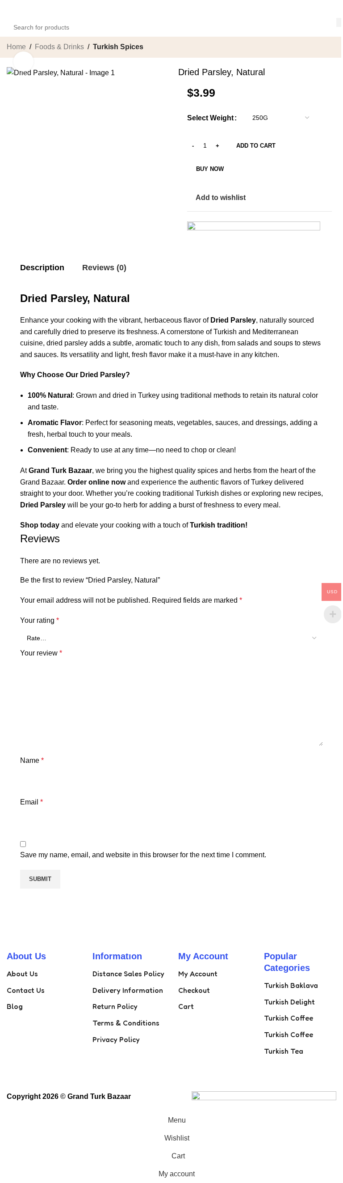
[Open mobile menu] (10, 9)
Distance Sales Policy (128, 973)
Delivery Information (127, 990)
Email (31, 802)
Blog (15, 1006)
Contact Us (26, 990)
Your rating (39, 620)
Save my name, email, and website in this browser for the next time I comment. (143, 855)
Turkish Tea (283, 1051)
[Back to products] (320, 48)
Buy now (210, 169)
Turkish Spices (118, 47)
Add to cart (256, 145)
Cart (186, 1006)
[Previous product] (309, 48)
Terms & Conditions (125, 1022)
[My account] (333, 9)
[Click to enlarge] (23, 61)
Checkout (194, 990)
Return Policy (115, 1006)
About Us (22, 973)
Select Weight (210, 118)
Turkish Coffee (288, 1017)
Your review (41, 653)
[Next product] (331, 48)
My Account (198, 973)
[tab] (42, 268)
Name (32, 760)
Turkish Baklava (291, 985)
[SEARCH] (339, 22)
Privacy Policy (116, 1039)
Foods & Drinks (59, 47)
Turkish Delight (289, 1001)
